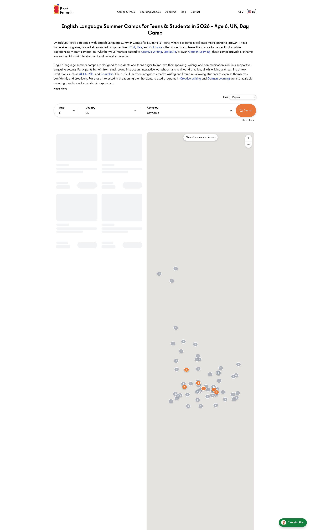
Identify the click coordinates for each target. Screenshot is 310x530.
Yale (139, 47)
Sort (225, 97)
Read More (60, 89)
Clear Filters (248, 120)
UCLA (131, 47)
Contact (195, 12)
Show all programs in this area (200, 137)
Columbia (155, 47)
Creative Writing (151, 52)
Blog (183, 12)
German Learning (199, 52)
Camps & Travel (126, 12)
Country (90, 108)
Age (61, 108)
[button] (65, 110)
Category (152, 108)
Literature (170, 52)
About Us (170, 12)
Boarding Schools (150, 12)
